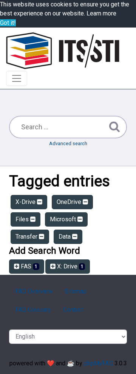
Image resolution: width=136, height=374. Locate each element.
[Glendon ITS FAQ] (62, 51)
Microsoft (63, 219)
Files (22, 219)
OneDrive (70, 201)
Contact (73, 309)
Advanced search (68, 143)
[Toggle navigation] (16, 78)
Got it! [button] (8, 22)
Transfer (27, 236)
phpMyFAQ (98, 363)
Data (65, 236)
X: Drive (69, 266)
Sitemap (76, 291)
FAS (28, 266)
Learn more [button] (101, 13)
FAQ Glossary (33, 309)
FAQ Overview (34, 291)
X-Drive (26, 201)
